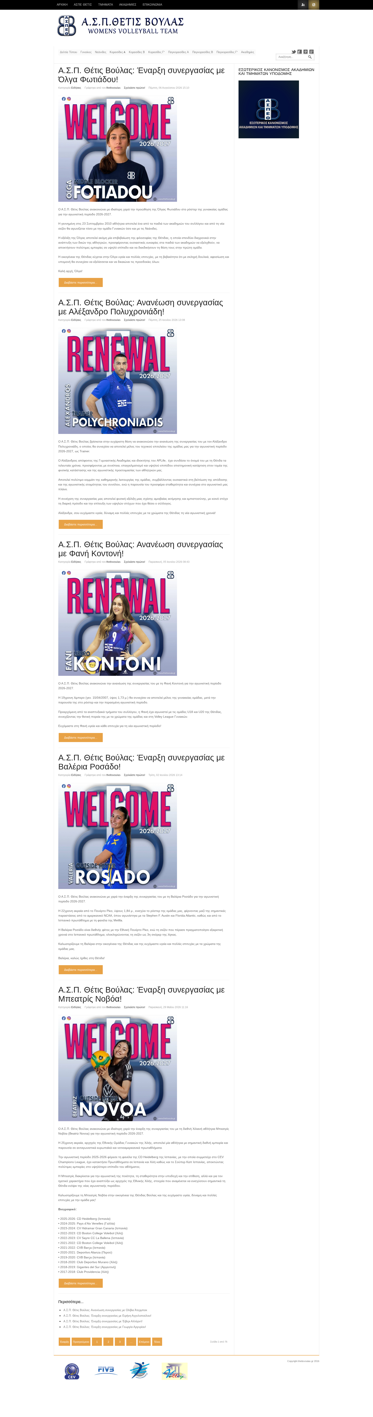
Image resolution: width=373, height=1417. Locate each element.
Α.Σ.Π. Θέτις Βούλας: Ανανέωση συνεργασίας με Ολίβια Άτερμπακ (105, 1310)
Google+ (312, 51)
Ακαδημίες (247, 52)
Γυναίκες (86, 52)
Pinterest (306, 51)
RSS (313, 5)
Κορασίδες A (117, 52)
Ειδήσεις (76, 87)
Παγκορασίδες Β (202, 52)
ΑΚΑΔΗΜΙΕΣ (127, 5)
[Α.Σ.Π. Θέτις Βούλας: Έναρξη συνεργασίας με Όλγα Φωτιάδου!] (144, 149)
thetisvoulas (113, 87)
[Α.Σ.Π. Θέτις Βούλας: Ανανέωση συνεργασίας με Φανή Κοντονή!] (144, 623)
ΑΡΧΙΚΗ (62, 5)
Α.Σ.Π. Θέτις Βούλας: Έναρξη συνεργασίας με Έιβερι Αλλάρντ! (102, 1321)
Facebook (300, 51)
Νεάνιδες (100, 52)
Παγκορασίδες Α (178, 52)
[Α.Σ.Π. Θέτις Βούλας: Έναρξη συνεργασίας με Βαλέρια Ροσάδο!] (144, 836)
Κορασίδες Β (137, 52)
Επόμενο (144, 1341)
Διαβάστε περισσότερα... (80, 282)
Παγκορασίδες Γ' (227, 52)
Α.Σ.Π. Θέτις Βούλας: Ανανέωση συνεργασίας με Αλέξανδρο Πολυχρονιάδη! (140, 307)
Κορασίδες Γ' (156, 52)
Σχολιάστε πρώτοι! (134, 87)
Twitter (294, 51)
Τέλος (157, 1341)
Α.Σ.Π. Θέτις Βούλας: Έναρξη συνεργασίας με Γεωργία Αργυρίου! (104, 1327)
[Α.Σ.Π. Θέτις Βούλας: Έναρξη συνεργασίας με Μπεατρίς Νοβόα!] (144, 1068)
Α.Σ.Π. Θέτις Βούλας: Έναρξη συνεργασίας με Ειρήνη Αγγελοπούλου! (107, 1315)
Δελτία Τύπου (68, 52)
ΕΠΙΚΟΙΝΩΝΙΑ (152, 5)
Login (303, 5)
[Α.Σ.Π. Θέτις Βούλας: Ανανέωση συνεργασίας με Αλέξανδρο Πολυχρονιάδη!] (144, 381)
